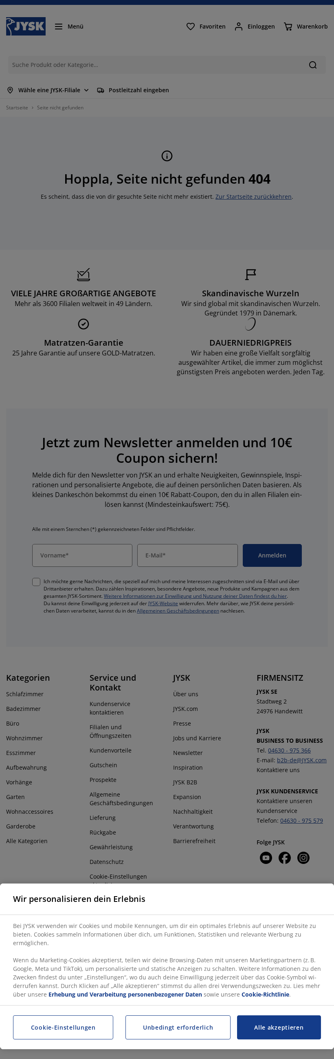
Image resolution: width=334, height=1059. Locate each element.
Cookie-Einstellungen (63, 1027)
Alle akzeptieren (278, 1027)
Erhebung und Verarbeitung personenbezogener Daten (125, 994)
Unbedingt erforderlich (178, 1027)
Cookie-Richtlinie (265, 994)
